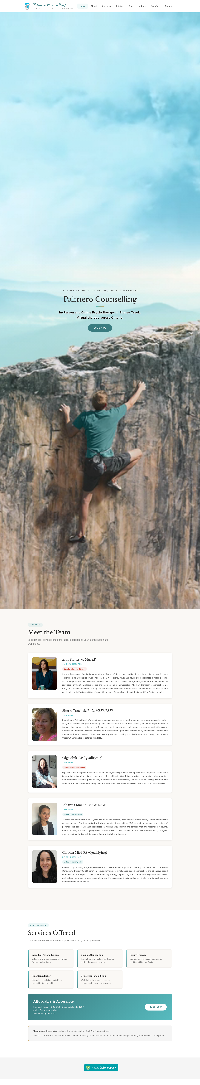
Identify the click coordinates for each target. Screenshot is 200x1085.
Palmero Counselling (49, 4)
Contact (168, 6)
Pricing (119, 6)
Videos (142, 6)
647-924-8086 (68, 9)
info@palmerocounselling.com (46, 9)
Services (106, 6)
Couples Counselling (92, 955)
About (94, 6)
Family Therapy (138, 955)
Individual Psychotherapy (45, 955)
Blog (131, 6)
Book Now (100, 328)
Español (155, 6)
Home (83, 6)
